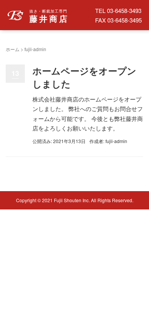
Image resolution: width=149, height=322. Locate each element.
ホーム (12, 49)
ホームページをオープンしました (84, 77)
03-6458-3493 (124, 10)
